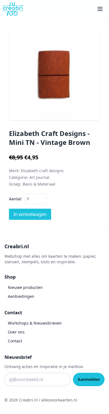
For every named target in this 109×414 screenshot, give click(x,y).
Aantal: (15, 198)
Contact (15, 341)
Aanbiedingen (21, 296)
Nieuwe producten (25, 287)
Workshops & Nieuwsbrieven (35, 323)
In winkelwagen (30, 214)
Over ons (16, 332)
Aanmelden (89, 379)
